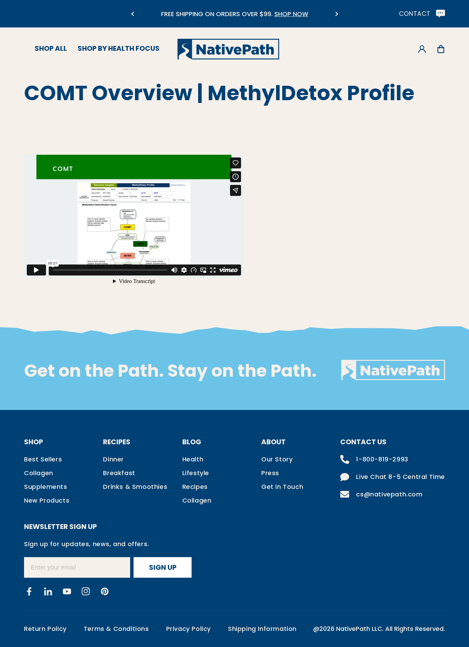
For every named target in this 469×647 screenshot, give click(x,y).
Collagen (38, 473)
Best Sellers (43, 459)
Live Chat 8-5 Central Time (400, 476)
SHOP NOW (291, 14)
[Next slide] (336, 14)
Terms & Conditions (116, 628)
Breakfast (119, 473)
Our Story (277, 459)
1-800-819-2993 (382, 459)
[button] (440, 49)
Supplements (45, 486)
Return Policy (45, 628)
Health (193, 459)
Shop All (51, 48)
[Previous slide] (132, 14)
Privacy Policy (188, 628)
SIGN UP (162, 567)
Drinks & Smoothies (135, 486)
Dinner (113, 459)
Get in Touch (282, 486)
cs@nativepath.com (389, 494)
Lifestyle (195, 473)
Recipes (195, 486)
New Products (46, 500)
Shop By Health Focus (119, 48)
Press (270, 473)
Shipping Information (262, 628)
